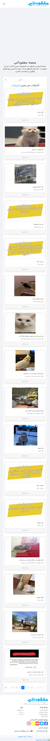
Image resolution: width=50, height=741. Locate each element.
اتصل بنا (21, 714)
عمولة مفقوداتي (43, 714)
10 (16, 687)
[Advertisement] (25, 34)
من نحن (21, 712)
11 (12, 687)
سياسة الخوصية (43, 712)
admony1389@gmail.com (22, 731)
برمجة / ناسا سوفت (25, 736)
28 (6, 687)
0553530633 (41, 731)
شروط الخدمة (44, 710)
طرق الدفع (45, 716)
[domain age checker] (43, 740)
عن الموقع (20, 710)
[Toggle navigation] (3, 4)
